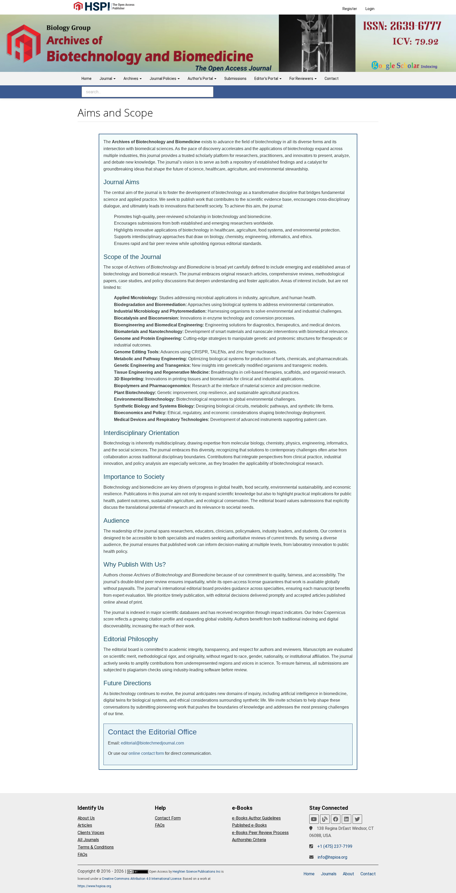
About (348, 873)
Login (369, 9)
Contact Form (168, 818)
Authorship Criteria (249, 839)
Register (350, 9)
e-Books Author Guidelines (256, 818)
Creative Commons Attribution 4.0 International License (141, 879)
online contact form (146, 753)
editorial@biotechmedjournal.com (152, 743)
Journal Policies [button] (163, 78)
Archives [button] (131, 78)
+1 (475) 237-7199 (334, 846)
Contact (332, 78)
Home (87, 78)
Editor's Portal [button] (266, 78)
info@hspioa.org (332, 857)
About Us (86, 818)
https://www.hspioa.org (94, 886)
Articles (85, 825)
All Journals (88, 839)
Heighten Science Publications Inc (196, 871)
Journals (328, 873)
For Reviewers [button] (301, 78)
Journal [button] (106, 78)
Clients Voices (91, 832)
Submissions (235, 78)
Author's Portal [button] (201, 78)
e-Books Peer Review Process (260, 832)
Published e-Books (249, 825)
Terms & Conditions (96, 847)
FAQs (82, 854)
